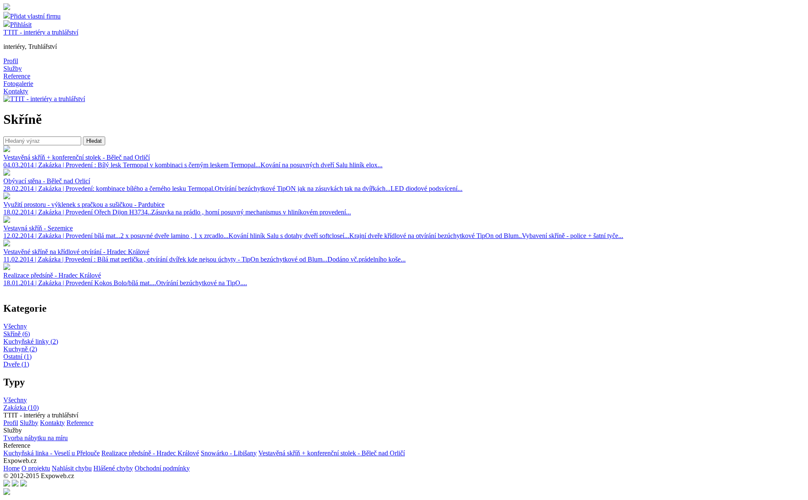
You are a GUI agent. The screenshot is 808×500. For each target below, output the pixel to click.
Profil (10, 60)
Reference (16, 76)
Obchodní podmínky (162, 468)
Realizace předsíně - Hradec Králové (150, 453)
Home (11, 468)
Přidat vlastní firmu (35, 16)
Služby (12, 68)
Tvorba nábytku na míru (35, 437)
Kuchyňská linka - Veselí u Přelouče (51, 453)
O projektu (35, 468)
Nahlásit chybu (72, 468)
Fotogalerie (18, 83)
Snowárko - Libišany (229, 453)
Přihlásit (21, 24)
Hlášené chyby (113, 468)
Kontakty (15, 91)
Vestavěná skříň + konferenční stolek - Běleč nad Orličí (331, 453)
